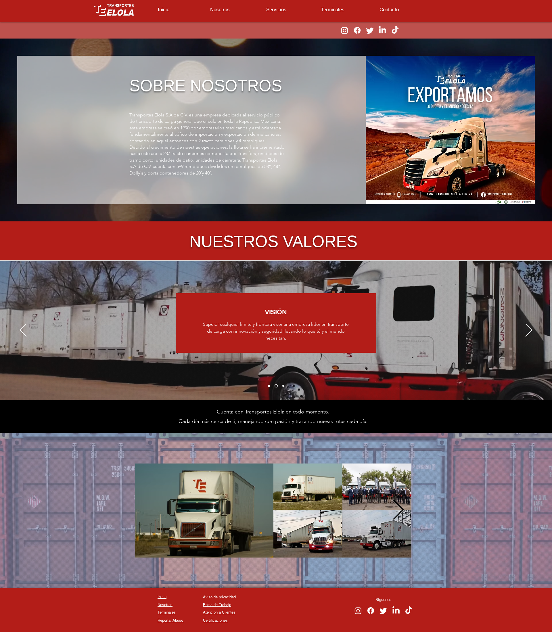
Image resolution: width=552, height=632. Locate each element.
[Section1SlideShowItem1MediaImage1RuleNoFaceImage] (269, 386)
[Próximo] (529, 331)
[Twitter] (369, 30)
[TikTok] (395, 30)
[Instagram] (344, 30)
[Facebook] (357, 30)
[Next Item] (398, 511)
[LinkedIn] (382, 30)
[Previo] (23, 331)
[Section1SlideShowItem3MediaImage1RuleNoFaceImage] (283, 386)
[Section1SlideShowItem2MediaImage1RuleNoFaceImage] (277, 386)
